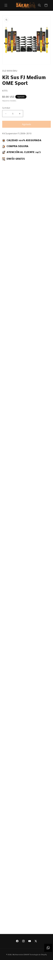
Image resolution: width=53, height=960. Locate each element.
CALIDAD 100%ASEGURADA (6, 358)
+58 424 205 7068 (26, 872)
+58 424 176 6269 (26, 828)
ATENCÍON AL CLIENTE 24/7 (33, 360)
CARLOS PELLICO (26, 869)
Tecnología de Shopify (38, 954)
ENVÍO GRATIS (46, 358)
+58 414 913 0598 (26, 894)
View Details (10, 371)
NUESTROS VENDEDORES (19, 809)
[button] (6, 5)
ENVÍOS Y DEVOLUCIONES (15, 393)
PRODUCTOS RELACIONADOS (21, 923)
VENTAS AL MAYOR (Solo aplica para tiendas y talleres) (26, 902)
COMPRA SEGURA (20, 358)
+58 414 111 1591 (26, 850)
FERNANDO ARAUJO (26, 824)
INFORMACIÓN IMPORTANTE (16, 388)
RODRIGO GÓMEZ (26, 891)
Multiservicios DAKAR (21, 954)
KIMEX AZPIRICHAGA (26, 847)
